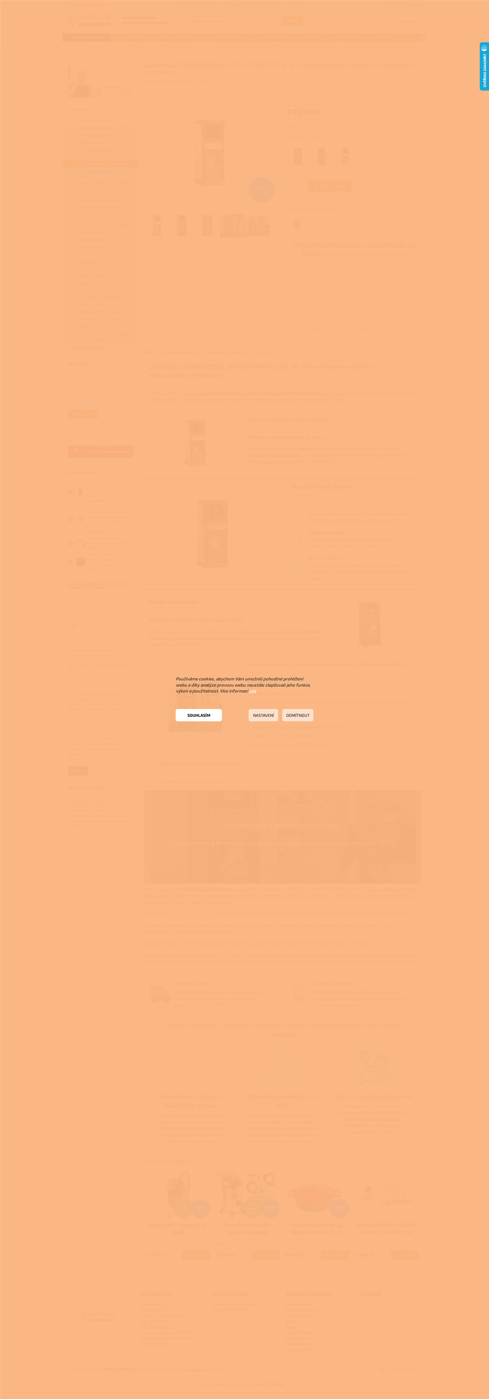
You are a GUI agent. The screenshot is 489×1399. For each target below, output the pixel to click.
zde (252, 690)
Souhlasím (198, 715)
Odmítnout (298, 715)
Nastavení (263, 715)
